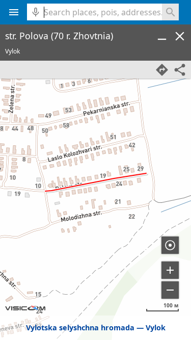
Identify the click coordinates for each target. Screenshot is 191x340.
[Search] (170, 12)
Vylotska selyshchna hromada (80, 327)
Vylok (156, 327)
